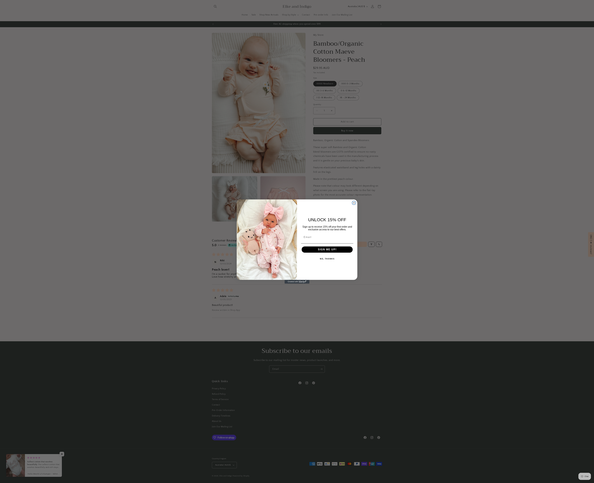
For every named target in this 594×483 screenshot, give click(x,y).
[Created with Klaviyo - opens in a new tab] (297, 282)
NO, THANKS (327, 259)
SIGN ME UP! (327, 249)
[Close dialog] (354, 203)
